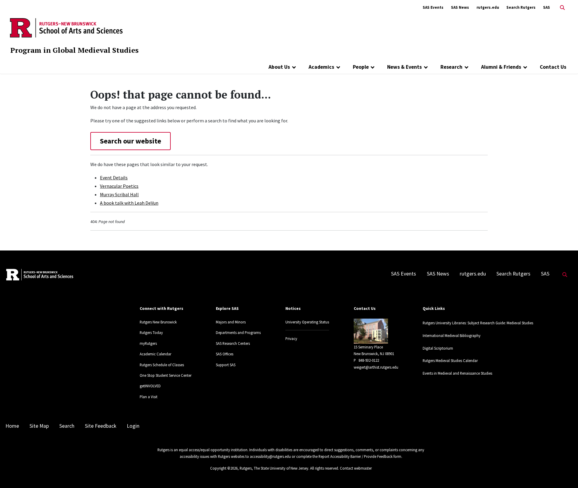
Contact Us (553, 67)
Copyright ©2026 (224, 468)
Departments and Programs (238, 332)
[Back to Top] (565, 473)
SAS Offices (224, 353)
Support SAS (225, 364)
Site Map (39, 426)
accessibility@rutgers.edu (270, 456)
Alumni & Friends (501, 67)
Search (66, 426)
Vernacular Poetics (119, 186)
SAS (546, 7)
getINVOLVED (150, 385)
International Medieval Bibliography (451, 335)
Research (451, 67)
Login (133, 426)
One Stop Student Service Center (165, 375)
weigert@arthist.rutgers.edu (376, 367)
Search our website (130, 141)
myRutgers (148, 343)
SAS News (460, 7)
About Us (279, 67)
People (361, 67)
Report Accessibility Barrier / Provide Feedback (356, 456)
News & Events (404, 67)
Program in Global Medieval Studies (74, 50)
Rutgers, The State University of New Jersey (274, 468)
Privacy (291, 338)
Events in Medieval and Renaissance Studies (457, 373)
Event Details (114, 178)
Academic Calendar (155, 353)
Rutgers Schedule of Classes (162, 364)
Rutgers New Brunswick (158, 322)
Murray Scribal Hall (119, 194)
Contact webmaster (356, 468)
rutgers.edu (488, 7)
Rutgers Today (151, 332)
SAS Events (433, 7)
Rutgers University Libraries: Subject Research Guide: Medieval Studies (478, 322)
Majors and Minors (231, 322)
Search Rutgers (521, 7)
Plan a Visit (148, 396)
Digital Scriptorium (438, 348)
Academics (321, 67)
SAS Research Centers (233, 343)
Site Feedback (100, 426)
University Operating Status (307, 322)
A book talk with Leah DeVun (129, 203)
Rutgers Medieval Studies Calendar (450, 360)
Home (12, 426)
